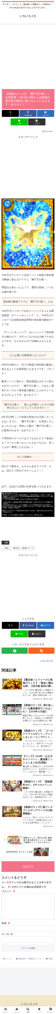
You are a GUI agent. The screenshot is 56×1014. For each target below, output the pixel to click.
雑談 (6, 542)
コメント (8, 891)
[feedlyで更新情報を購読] (15, 651)
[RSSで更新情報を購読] (41, 651)
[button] (36, 121)
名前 (6, 923)
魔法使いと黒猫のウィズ (23, 548)
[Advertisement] (28, 58)
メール (7, 934)
